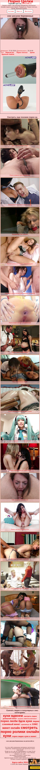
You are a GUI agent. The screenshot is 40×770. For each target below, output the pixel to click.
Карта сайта (17, 762)
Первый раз (9, 52)
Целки (32, 52)
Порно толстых (22, 52)
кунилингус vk (26, 724)
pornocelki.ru (26, 3)
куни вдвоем (13, 715)
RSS (26, 762)
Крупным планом (8, 54)
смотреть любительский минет (27, 718)
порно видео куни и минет (24, 736)
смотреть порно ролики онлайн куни (20, 732)
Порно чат (19, 11)
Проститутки (28, 11)
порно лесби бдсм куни (16, 721)
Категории (11, 11)
